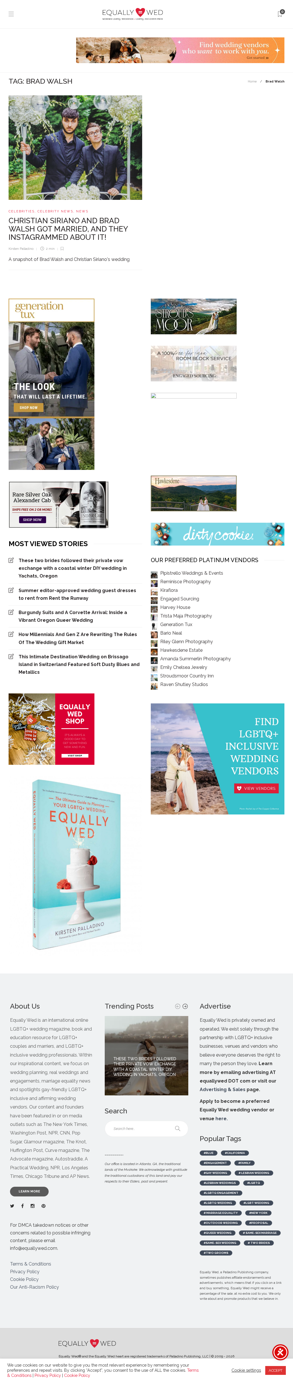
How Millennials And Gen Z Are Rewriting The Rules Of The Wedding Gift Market (78, 638)
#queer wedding (217, 1232)
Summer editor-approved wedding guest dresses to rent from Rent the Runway (77, 594)
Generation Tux (176, 624)
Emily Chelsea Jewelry (183, 667)
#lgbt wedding (256, 1202)
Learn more (29, 1191)
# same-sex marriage (260, 1232)
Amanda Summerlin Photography (195, 658)
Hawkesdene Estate (181, 650)
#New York (258, 1212)
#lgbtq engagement (221, 1192)
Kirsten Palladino (21, 249)
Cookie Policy (24, 1279)
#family (244, 1162)
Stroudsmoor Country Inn (187, 676)
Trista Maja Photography (186, 616)
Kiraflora (169, 590)
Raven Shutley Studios (184, 684)
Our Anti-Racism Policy (34, 1287)
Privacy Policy (24, 1271)
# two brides (259, 1242)
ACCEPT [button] (275, 1370)
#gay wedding (215, 1172)
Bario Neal (171, 633)
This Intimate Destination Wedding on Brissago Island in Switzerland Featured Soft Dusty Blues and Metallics (79, 664)
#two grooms (216, 1252)
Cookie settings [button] (246, 1370)
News (82, 211)
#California (235, 1152)
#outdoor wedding (221, 1222)
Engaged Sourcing (179, 599)
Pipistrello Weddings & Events (191, 573)
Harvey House (175, 607)
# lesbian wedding (254, 1172)
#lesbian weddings (220, 1182)
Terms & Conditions (30, 1264)
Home (252, 81)
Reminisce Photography (185, 581)
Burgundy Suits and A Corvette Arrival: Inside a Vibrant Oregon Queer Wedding (73, 616)
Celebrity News (55, 211)
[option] (146, 1055)
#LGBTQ (253, 1182)
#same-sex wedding (220, 1242)
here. (221, 1118)
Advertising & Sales (223, 1089)
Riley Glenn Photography (186, 641)
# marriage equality (221, 1212)
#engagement (215, 1162)
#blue (208, 1152)
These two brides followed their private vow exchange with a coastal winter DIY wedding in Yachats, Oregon (73, 568)
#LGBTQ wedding (218, 1202)
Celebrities (22, 211)
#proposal (258, 1222)
